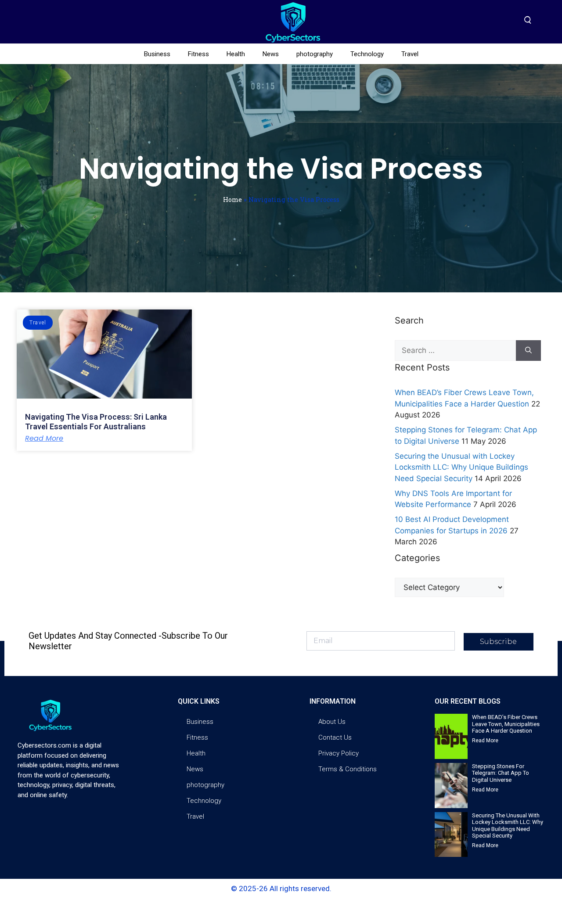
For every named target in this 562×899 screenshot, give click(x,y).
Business (157, 54)
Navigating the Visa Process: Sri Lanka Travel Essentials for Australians (96, 421)
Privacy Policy (338, 753)
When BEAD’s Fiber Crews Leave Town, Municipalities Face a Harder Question (506, 724)
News (271, 54)
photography (314, 54)
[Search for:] (455, 350)
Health (236, 54)
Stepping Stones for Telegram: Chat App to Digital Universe (500, 773)
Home (232, 199)
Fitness (198, 54)
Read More (44, 438)
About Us (332, 722)
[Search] (528, 350)
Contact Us (335, 737)
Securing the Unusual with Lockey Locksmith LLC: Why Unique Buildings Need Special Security (461, 467)
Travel (409, 54)
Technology (367, 54)
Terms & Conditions (347, 769)
